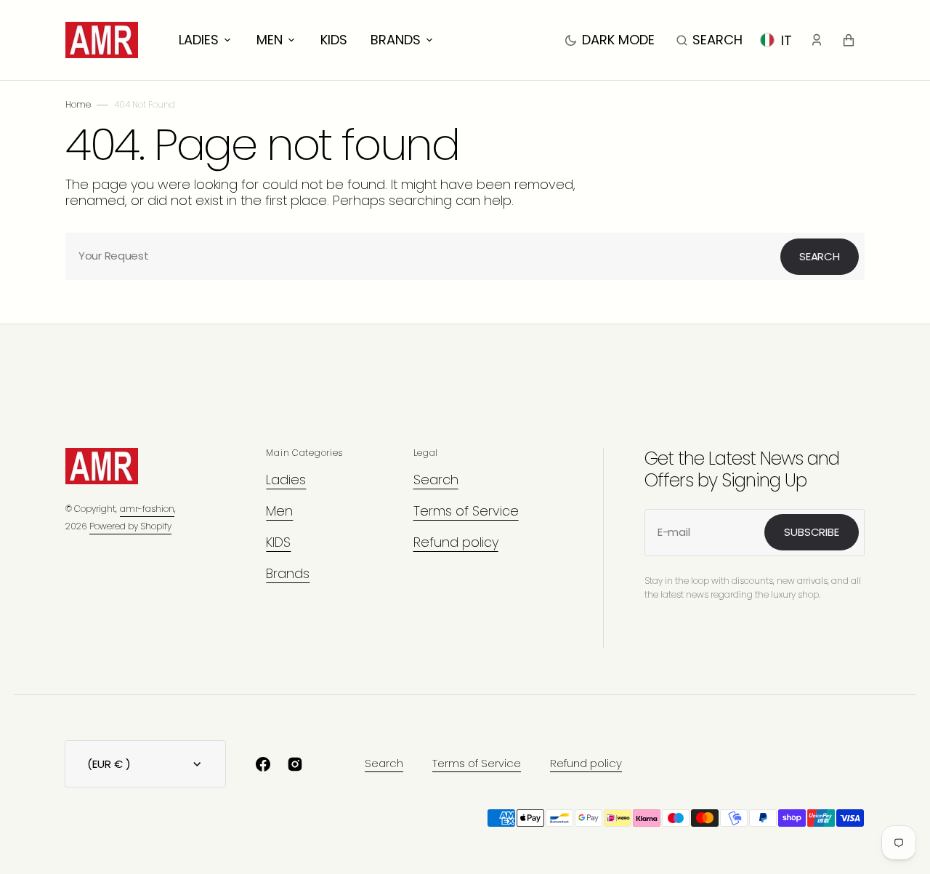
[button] (709, 40)
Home (78, 104)
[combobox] (465, 256)
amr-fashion (147, 508)
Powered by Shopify (130, 526)
